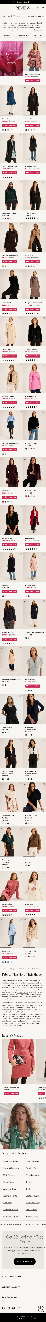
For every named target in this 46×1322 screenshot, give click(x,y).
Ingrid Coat (29, 538)
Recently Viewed (12, 1035)
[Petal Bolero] (34, 661)
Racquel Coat (30, 166)
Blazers (38, 35)
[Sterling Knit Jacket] (11, 237)
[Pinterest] (13, 1308)
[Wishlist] (37, 8)
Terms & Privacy (8, 1319)
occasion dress (22, 992)
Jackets (21, 969)
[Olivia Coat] (11, 331)
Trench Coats (22, 35)
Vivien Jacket (7, 538)
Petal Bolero (30, 679)
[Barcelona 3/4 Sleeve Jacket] (34, 709)
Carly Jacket (7, 904)
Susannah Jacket (32, 860)
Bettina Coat (7, 585)
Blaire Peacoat (31, 396)
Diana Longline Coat (10, 166)
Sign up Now (23, 1261)
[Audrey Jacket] (34, 331)
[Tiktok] (18, 1308)
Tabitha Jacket (31, 213)
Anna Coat (29, 904)
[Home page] (23, 8)
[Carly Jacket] (11, 886)
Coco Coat (6, 119)
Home (4, 969)
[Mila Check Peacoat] (34, 56)
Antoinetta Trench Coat (34, 633)
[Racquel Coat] (34, 148)
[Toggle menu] (3, 8)
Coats (7, 35)
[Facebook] (3, 1308)
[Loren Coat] (11, 284)
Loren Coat (6, 303)
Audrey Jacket (31, 349)
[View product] (3, 130)
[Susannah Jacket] (34, 841)
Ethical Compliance (37, 1319)
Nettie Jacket (7, 633)
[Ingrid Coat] (34, 520)
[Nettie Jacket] (11, 614)
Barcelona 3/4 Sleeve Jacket (31, 728)
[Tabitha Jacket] (34, 195)
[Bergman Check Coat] (34, 284)
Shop (12, 969)
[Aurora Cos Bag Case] (19, 1061)
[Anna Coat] (34, 886)
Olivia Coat (6, 349)
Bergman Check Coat (33, 303)
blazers (34, 997)
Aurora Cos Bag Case (12, 1087)
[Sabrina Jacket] (11, 378)
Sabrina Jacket (8, 396)
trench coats (6, 1016)
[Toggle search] (6, 8)
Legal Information (22, 1319)
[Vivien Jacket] (11, 520)
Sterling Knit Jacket (10, 255)
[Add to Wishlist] (44, 43)
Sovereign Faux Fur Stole (8, 817)
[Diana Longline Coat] (11, 148)
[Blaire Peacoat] (34, 378)
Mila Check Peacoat (33, 74)
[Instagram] (8, 1308)
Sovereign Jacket (9, 213)
